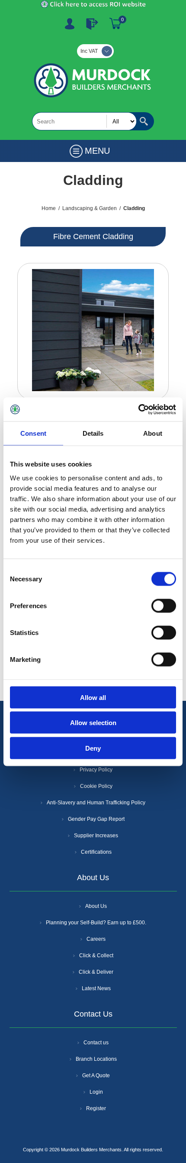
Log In (92, 24)
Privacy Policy (96, 770)
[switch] (163, 605)
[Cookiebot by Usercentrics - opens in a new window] (138, 409)
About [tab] (152, 433)
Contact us (96, 1043)
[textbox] (84, 121)
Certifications (96, 852)
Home (49, 208)
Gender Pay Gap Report (96, 819)
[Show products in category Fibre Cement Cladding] (93, 331)
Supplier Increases (96, 836)
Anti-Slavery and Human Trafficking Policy (96, 803)
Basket (115, 24)
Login (96, 1092)
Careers (96, 939)
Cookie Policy (96, 786)
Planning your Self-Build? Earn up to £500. (96, 923)
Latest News (96, 988)
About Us (96, 906)
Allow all (93, 697)
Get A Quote (96, 1075)
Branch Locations (96, 1059)
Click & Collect (96, 955)
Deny (93, 748)
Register (70, 24)
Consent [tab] (33, 433)
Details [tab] (93, 433)
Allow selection (93, 722)
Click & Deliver (96, 972)
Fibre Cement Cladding (93, 236)
